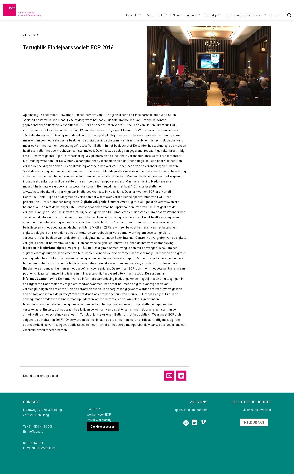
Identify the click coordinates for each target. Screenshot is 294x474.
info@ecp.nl (35, 431)
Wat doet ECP (155, 15)
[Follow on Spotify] (186, 423)
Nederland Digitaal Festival (244, 15)
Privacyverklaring (99, 419)
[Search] (289, 15)
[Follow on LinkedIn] (194, 423)
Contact (275, 15)
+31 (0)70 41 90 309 (40, 426)
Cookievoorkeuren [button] (103, 426)
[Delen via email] (169, 376)
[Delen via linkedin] (181, 376)
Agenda (192, 15)
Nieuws (178, 15)
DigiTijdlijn (210, 15)
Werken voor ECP (99, 414)
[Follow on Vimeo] (203, 423)
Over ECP (132, 15)
